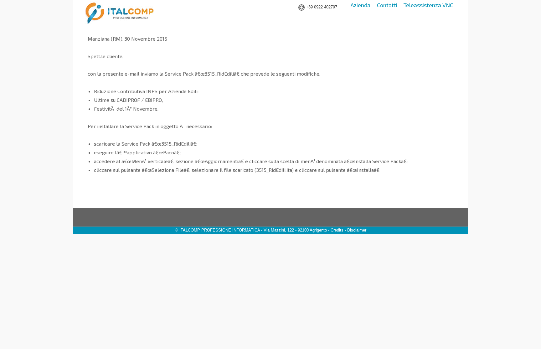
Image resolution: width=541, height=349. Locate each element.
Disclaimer (356, 230)
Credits (337, 230)
